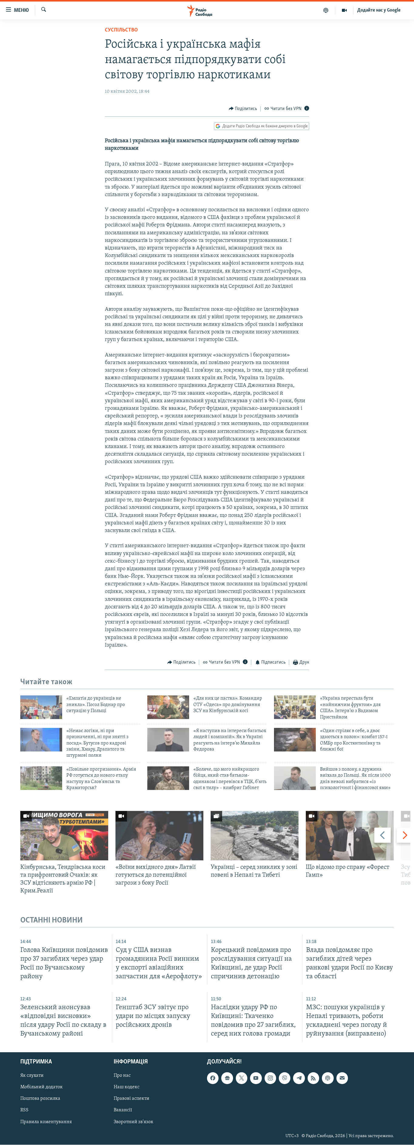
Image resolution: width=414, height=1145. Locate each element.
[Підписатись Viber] (284, 1078)
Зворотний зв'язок (133, 1122)
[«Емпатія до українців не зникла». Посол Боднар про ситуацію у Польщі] (41, 707)
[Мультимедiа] (344, 10)
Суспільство (121, 30)
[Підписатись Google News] (227, 1078)
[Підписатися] (342, 1078)
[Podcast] (327, 1078)
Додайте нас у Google (379, 10)
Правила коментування (46, 1122)
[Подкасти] (326, 10)
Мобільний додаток (41, 1087)
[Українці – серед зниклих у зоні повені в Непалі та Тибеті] (255, 835)
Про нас (122, 1075)
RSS (24, 1110)
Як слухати (32, 1075)
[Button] (243, 109)
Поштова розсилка (40, 1098)
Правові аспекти (131, 1098)
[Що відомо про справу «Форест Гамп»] (350, 835)
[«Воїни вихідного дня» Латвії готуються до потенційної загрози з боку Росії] (159, 835)
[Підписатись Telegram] (299, 1078)
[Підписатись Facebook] (213, 1078)
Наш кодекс (126, 1087)
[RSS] (313, 1078)
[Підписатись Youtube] (256, 1078)
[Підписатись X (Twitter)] (241, 1078)
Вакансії (123, 1110)
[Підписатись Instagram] (270, 1078)
